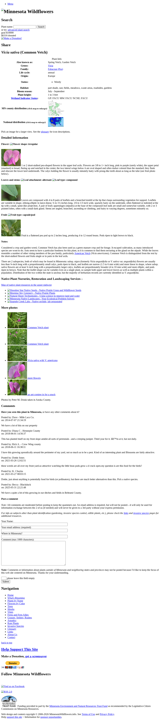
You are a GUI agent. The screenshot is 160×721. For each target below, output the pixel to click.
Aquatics (12, 620)
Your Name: (7, 521)
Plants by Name (15, 600)
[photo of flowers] (11, 165)
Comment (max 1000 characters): (17, 539)
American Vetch (82, 253)
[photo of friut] (11, 235)
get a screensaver (36, 656)
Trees (10, 606)
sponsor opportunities (50, 717)
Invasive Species (16, 626)
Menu (10, 4)
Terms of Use (88, 714)
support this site (14, 717)
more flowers (34, 378)
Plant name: (7, 26)
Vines (10, 612)
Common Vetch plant (38, 327)
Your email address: (11, 527)
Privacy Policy (107, 714)
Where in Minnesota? (11, 533)
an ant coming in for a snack (41, 394)
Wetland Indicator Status (24, 98)
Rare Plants (13, 623)
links (126, 513)
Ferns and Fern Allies (18, 614)
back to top (6, 642)
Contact (11, 637)
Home (11, 595)
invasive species (141, 513)
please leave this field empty (20, 578)
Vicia (50, 65)
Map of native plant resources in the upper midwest (26, 285)
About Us (12, 634)
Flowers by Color (16, 603)
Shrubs (11, 609)
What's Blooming (16, 598)
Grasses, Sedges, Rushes (20, 617)
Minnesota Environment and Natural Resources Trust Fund (78, 706)
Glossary (12, 629)
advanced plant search (19, 29)
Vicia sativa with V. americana (42, 360)
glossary (45, 131)
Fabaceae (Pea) (55, 69)
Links (10, 631)
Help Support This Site (19, 649)
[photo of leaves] (11, 200)
